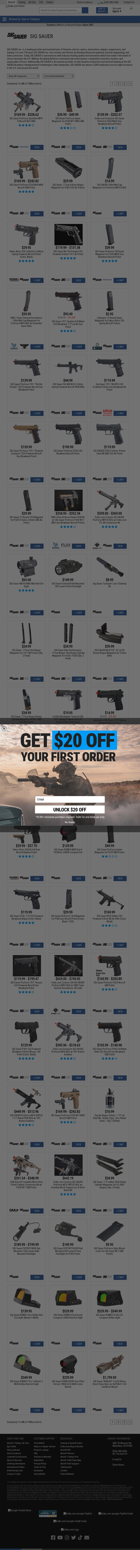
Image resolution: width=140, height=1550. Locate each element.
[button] (70, 812)
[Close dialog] (4, 728)
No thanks (70, 822)
